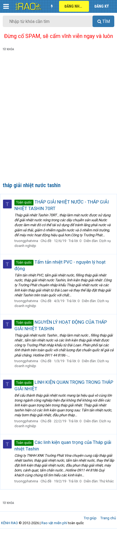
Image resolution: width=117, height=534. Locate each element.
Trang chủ (108, 518)
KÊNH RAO (9, 523)
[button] (6, 6)
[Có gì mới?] (51, 6)
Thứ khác (106, 481)
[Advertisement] (58, 117)
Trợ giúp (90, 518)
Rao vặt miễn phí (54, 523)
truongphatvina (26, 241)
